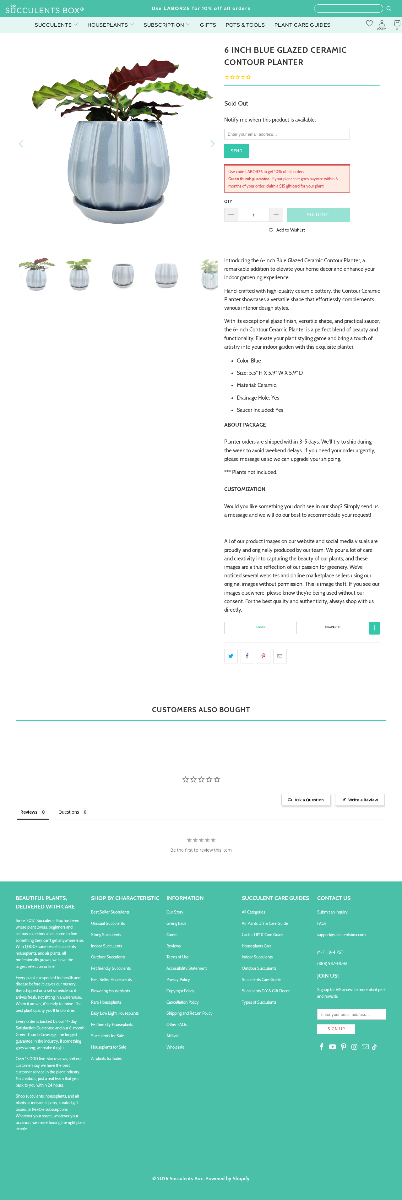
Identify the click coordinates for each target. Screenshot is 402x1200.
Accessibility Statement (186, 968)
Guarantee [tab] (333, 627)
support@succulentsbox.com (341, 934)
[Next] (212, 144)
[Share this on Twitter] (231, 656)
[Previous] (21, 144)
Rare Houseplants (106, 1002)
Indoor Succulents (106, 945)
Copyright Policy (180, 990)
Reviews (173, 945)
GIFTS (208, 25)
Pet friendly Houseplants (112, 1024)
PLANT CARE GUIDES (302, 25)
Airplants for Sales (106, 1058)
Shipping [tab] (260, 627)
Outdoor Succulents (108, 956)
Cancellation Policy (182, 1002)
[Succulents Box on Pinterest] (343, 1047)
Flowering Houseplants (110, 990)
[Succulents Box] (45, 9)
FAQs (321, 923)
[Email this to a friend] (280, 656)
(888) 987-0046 (332, 963)
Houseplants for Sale (108, 1047)
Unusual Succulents (108, 923)
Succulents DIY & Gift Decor (266, 990)
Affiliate (173, 1035)
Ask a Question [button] (309, 800)
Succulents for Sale (107, 1035)
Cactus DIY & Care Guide (263, 934)
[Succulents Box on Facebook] (322, 1047)
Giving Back (176, 923)
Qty (228, 201)
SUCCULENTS (54, 25)
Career (172, 934)
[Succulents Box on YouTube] (333, 1047)
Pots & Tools (245, 25)
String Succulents (106, 934)
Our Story (174, 911)
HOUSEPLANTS (108, 25)
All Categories (253, 911)
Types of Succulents (259, 1002)
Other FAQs (176, 1024)
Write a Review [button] (363, 800)
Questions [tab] (68, 812)
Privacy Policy (178, 979)
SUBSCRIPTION (165, 25)
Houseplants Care (257, 945)
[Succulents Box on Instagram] (354, 1047)
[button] (287, 229)
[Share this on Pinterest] (263, 656)
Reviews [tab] (28, 812)
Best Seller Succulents (110, 911)
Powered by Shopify (227, 1178)
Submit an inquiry (332, 911)
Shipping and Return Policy (189, 1013)
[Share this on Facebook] (247, 656)
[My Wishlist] (369, 23)
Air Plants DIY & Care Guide (265, 923)
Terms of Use (177, 956)
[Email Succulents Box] (365, 1047)
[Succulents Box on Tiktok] (374, 1047)
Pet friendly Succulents (111, 968)
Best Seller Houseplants (111, 979)
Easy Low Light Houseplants (115, 1013)
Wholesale (175, 1047)
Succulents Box (186, 1178)
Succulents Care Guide (261, 979)
